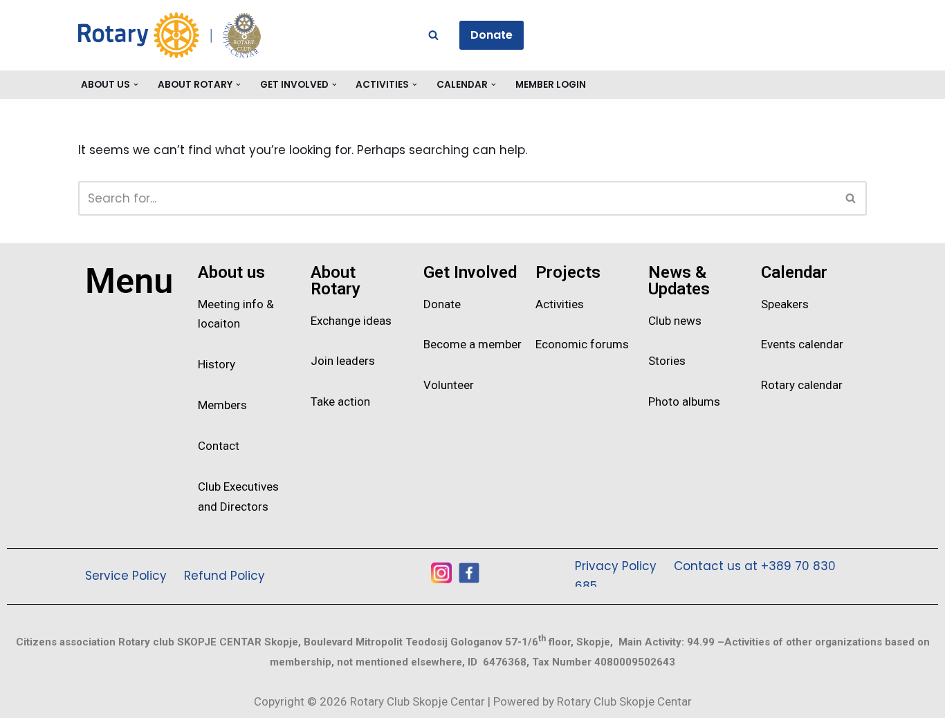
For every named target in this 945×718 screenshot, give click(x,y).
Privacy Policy (616, 566)
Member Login (550, 84)
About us (231, 272)
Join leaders (343, 361)
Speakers (785, 304)
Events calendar (802, 344)
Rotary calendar (802, 385)
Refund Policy (224, 575)
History (216, 364)
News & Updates (679, 281)
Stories (667, 361)
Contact (218, 446)
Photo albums (684, 401)
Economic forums (582, 344)
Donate (491, 35)
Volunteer (448, 385)
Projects (567, 272)
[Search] (433, 35)
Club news (674, 321)
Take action (340, 401)
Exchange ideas (351, 321)
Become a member (472, 344)
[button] (136, 84)
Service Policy (126, 575)
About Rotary (335, 281)
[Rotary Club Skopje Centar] (202, 35)
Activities (559, 304)
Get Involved (470, 272)
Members (222, 405)
